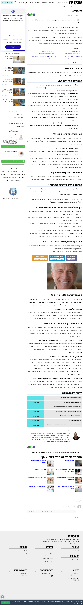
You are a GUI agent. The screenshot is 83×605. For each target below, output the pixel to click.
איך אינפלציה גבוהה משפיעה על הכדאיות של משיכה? (42, 56)
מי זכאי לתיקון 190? (76, 51)
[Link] (47, 512)
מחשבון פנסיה (37, 2)
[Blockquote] (43, 512)
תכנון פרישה (51, 2)
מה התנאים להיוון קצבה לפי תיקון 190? (46, 54)
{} (49, 511)
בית (67, 2)
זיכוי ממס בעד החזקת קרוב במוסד (37, 477)
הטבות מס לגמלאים (72, 7)
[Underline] (34, 512)
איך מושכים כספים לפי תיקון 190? (72, 54)
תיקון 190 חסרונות (69, 460)
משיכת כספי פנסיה (48, 559)
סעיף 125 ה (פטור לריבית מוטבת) (37, 486)
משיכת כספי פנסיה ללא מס (16, 123)
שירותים (59, 2)
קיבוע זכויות (40, 256)
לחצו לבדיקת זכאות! (57, 259)
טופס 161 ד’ (33, 179)
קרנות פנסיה (44, 2)
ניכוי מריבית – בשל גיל (40, 469)
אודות (63, 2)
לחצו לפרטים (71, 259)
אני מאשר (6, 602)
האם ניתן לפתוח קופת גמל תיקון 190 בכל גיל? (70, 59)
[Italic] (31, 512)
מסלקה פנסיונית (48, 561)
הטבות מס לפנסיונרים (7, 2)
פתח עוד (74, 62)
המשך (13, 47)
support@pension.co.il (46, 573)
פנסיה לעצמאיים (19, 126)
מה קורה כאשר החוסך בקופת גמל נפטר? (71, 56)
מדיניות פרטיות (78, 603)
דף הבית (80, 7)
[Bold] (29, 512)
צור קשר (31, 2)
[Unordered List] (40, 512)
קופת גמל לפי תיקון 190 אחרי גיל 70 (46, 59)
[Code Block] (45, 512)
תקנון (25, 550)
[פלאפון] (26, 2)
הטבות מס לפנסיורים (47, 556)
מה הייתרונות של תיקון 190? (48, 51)
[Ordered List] (38, 512)
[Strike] (36, 512)
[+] (52, 511)
